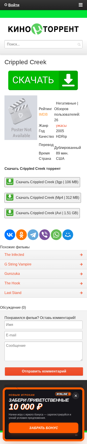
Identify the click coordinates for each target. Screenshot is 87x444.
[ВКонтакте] (9, 234)
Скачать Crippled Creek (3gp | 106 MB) (46, 182)
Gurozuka (12, 273)
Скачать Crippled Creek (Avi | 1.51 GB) (46, 213)
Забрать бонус (43, 428)
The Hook (12, 283)
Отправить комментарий (44, 371)
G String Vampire (17, 264)
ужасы (61, 125)
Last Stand (12, 293)
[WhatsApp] (56, 234)
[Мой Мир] (67, 234)
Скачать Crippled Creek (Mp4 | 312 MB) (47, 197)
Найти (79, 44)
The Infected (14, 255)
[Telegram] (33, 234)
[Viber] (44, 234)
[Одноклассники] (21, 234)
